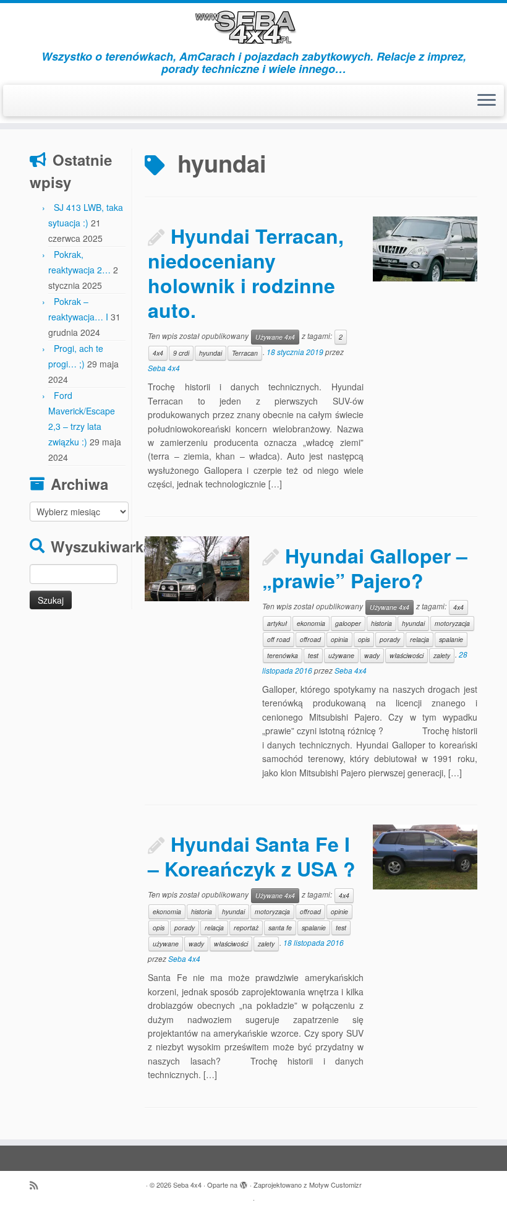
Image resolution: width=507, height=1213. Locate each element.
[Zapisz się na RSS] (38, 1184)
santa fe (280, 927)
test (313, 655)
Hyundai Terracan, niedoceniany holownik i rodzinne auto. (246, 272)
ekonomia (311, 623)
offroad (310, 639)
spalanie (451, 639)
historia (381, 623)
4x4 (158, 353)
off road (278, 639)
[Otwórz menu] (486, 101)
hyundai (210, 353)
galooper (348, 623)
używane (341, 655)
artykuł (277, 623)
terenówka (282, 655)
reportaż (246, 927)
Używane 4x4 (275, 336)
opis (364, 639)
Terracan (245, 353)
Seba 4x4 (164, 367)
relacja (419, 639)
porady (390, 639)
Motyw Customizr (335, 1184)
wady (372, 655)
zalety (441, 655)
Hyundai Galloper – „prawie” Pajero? (364, 567)
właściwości (407, 655)
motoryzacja (452, 623)
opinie (339, 911)
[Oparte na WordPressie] (243, 1182)
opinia (339, 639)
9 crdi (181, 353)
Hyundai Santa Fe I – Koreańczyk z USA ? (252, 856)
